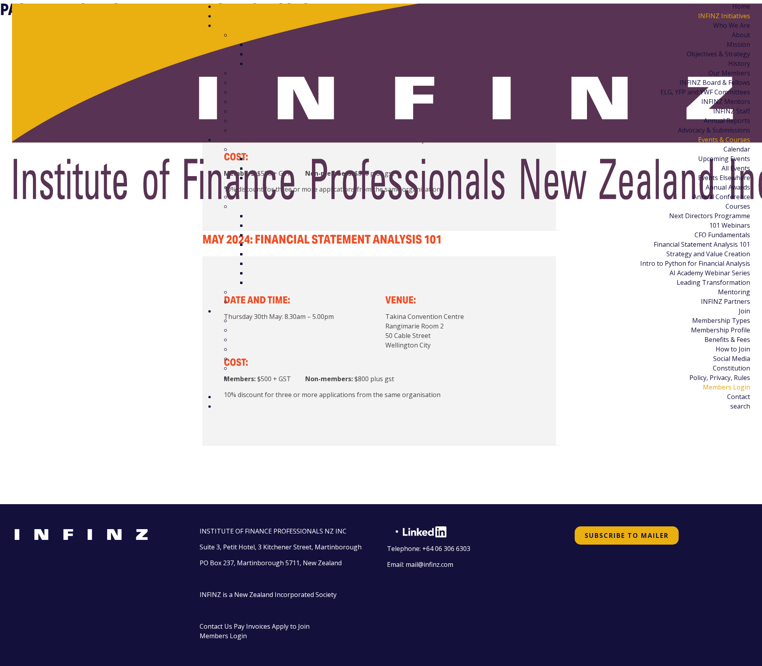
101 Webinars (729, 225)
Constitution (731, 368)
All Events (736, 168)
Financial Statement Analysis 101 (702, 244)
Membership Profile (720, 330)
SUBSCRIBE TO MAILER (627, 535)
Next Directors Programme (709, 215)
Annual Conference (721, 196)
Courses (737, 206)
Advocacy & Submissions (714, 130)
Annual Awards (728, 187)
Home (741, 6)
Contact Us (216, 626)
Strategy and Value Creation (708, 254)
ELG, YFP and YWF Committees (705, 92)
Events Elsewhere (724, 177)
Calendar (737, 149)
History (739, 63)
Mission (738, 44)
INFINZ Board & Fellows (714, 82)
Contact (738, 396)
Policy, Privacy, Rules (719, 377)
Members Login (726, 387)
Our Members (729, 73)
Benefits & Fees (727, 339)
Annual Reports (727, 120)
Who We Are (731, 25)
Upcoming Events (724, 158)
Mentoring (734, 292)
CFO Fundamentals (722, 234)
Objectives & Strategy (718, 54)
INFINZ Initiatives (724, 16)
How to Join (733, 349)
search (740, 406)
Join (744, 311)
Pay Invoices (252, 626)
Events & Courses (724, 139)
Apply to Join (291, 626)
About (741, 35)
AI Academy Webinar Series (710, 273)
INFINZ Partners (725, 301)
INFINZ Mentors (725, 101)
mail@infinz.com (429, 564)
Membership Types (721, 320)
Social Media (731, 358)
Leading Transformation (713, 282)
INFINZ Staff (731, 111)
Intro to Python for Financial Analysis (695, 263)
